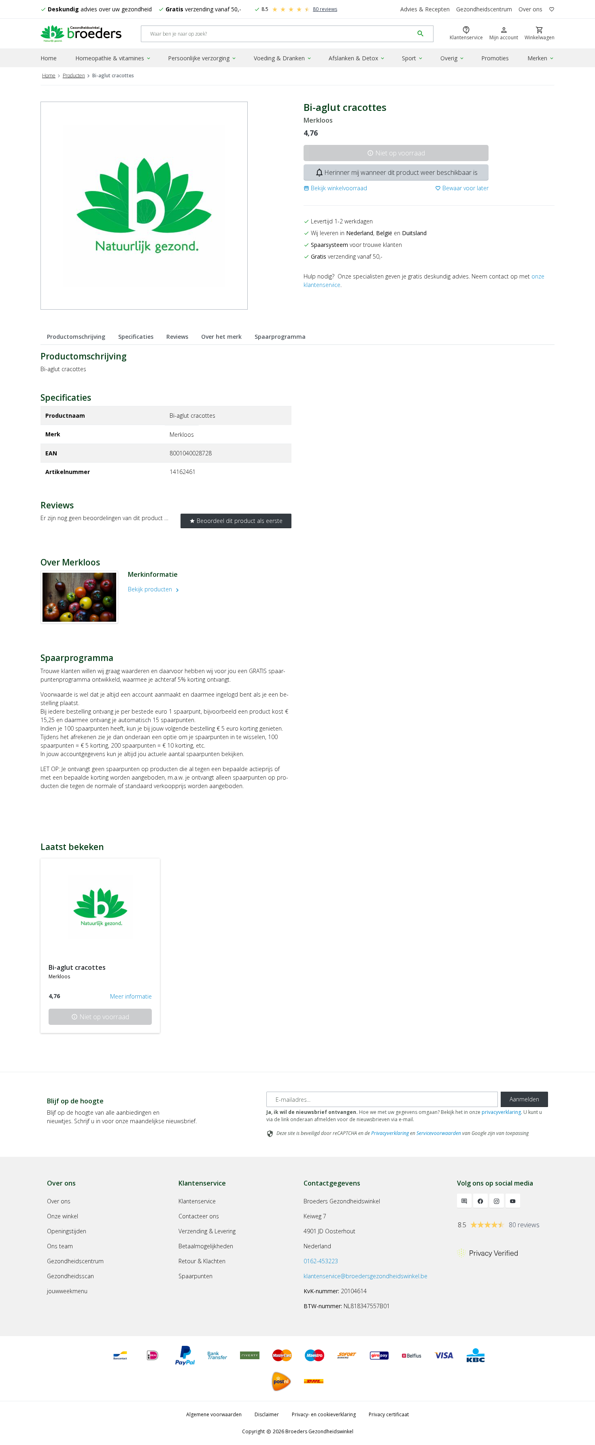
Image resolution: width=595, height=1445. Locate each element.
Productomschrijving (76, 336)
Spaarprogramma (280, 336)
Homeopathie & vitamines (113, 58)
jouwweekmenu (67, 1291)
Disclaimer (267, 1414)
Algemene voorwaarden (214, 1414)
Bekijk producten (154, 589)
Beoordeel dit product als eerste (236, 521)
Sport (412, 58)
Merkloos (318, 120)
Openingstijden (66, 1231)
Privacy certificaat (389, 1414)
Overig (452, 58)
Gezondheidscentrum (484, 9)
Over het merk (221, 336)
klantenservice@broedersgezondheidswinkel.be (365, 1276)
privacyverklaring (501, 1112)
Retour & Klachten (201, 1261)
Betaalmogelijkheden (205, 1246)
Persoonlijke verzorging (202, 58)
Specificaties (135, 336)
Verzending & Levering (207, 1231)
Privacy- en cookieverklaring (324, 1414)
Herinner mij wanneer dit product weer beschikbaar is (396, 172)
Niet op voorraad (396, 153)
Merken (541, 58)
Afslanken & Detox (357, 58)
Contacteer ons (198, 1216)
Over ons (530, 9)
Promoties (495, 58)
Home (48, 58)
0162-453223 (321, 1261)
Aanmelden (524, 1099)
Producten (74, 75)
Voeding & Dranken (283, 58)
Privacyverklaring (390, 1133)
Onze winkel (62, 1216)
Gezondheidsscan (70, 1276)
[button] (335, 188)
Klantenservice (197, 1201)
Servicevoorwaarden (438, 1133)
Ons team (60, 1246)
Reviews (177, 336)
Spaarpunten (195, 1276)
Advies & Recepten (425, 9)
